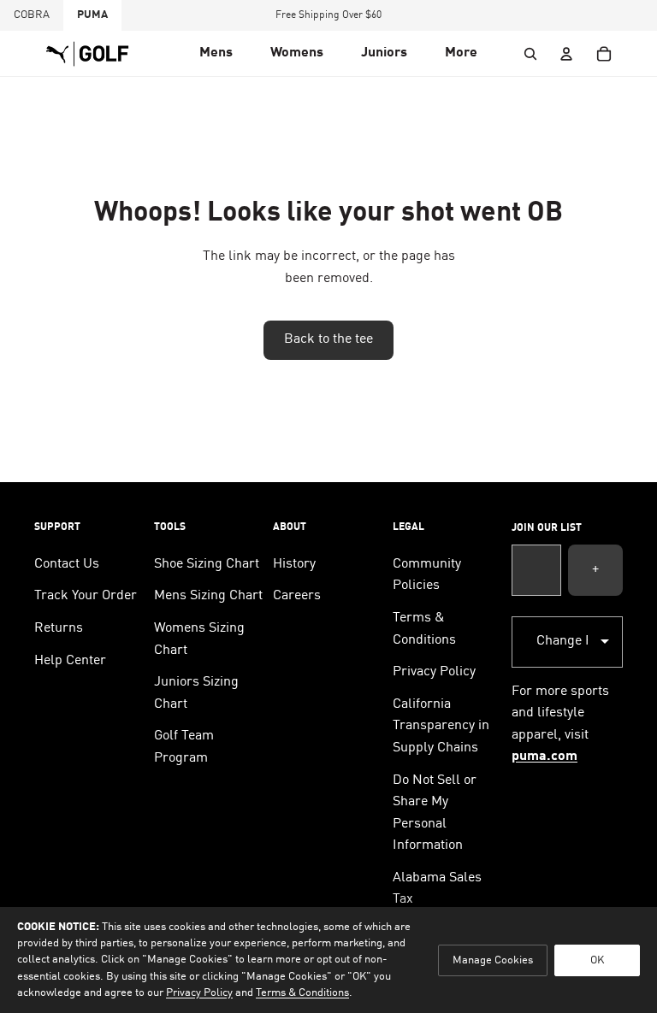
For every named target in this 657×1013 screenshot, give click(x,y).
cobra (32, 15)
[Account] (566, 54)
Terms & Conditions (302, 992)
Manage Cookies (493, 960)
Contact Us (66, 564)
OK (597, 960)
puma (92, 15)
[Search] (530, 54)
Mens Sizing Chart (208, 596)
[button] (216, 54)
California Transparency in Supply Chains (441, 726)
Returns (58, 628)
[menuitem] (461, 54)
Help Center (70, 661)
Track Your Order (85, 596)
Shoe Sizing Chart (206, 564)
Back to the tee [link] (328, 339)
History (294, 564)
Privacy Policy (434, 672)
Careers (297, 596)
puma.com (544, 756)
